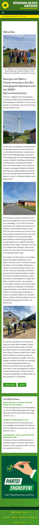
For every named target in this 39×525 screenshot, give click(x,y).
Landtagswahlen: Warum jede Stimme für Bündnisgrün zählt (18, 436)
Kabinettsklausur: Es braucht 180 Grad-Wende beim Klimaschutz (17, 403)
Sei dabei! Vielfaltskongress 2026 (15, 420)
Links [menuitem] (24, 512)
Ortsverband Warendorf (10, 16)
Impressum (22, 517)
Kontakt (14, 517)
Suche (23, 522)
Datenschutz (32, 517)
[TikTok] (19, 512)
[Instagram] (16, 512)
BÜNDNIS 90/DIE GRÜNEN (25, 4)
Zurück (22, 385)
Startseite (5, 517)
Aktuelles (22, 16)
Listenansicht (10, 385)
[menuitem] (5, 517)
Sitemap (16, 522)
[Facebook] (13, 512)
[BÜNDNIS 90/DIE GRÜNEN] (5, 5)
